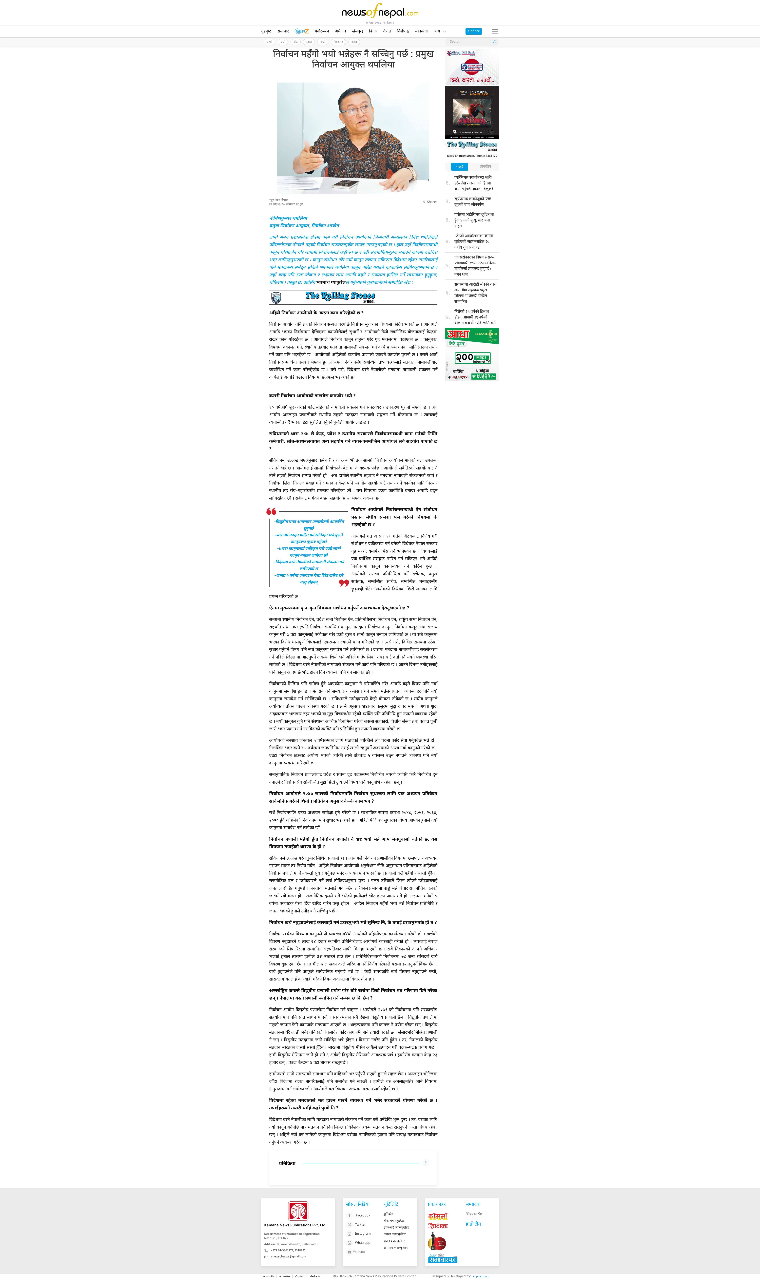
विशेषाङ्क (403, 31)
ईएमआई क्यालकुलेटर (396, 1228)
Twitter (360, 1225)
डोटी (283, 41)
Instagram (363, 1234)
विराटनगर (338, 41)
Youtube (359, 1252)
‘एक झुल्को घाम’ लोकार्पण (472, 202)
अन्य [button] (437, 31)
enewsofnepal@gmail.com (288, 1257)
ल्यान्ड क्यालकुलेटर (395, 1234)
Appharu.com (481, 1276)
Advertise (284, 1276)
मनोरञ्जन (322, 31)
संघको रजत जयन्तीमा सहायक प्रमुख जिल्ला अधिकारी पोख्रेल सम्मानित (475, 293)
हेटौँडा (354, 41)
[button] (495, 31)
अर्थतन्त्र (340, 31)
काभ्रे (269, 41)
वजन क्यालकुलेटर (394, 1241)
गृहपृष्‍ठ (266, 31)
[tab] (459, 167)
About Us (268, 1276)
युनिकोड (388, 1214)
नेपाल (387, 31)
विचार (373, 31)
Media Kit (315, 1276)
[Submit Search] (495, 42)
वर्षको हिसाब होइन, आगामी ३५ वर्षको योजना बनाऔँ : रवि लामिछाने (474, 317)
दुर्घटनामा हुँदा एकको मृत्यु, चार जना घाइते (474, 220)
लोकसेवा (421, 31)
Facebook (363, 1216)
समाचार (283, 31)
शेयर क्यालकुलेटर (394, 1221)
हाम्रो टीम (473, 1224)
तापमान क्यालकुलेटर (396, 1248)
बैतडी (322, 41)
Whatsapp (362, 1243)
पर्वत (295, 41)
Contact (300, 1276)
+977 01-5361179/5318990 (288, 1250)
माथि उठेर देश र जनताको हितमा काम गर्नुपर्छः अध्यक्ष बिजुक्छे (473, 183)
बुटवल (309, 41)
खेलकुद (357, 31)
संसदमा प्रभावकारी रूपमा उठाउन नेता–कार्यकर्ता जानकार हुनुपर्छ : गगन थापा (475, 266)
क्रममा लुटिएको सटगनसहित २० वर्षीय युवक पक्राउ (473, 242)
